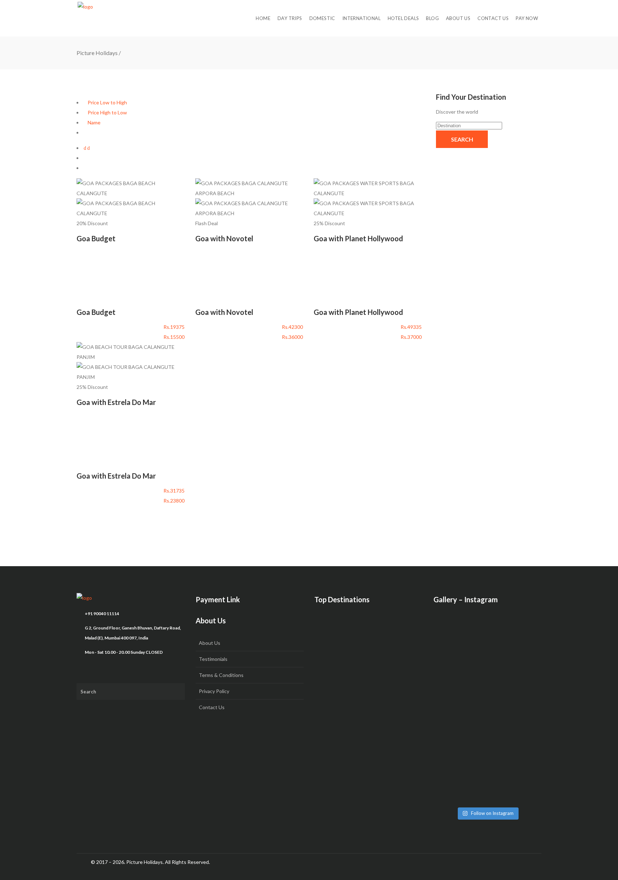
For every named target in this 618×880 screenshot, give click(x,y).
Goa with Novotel (224, 238)
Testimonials (213, 659)
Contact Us (212, 707)
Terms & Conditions (221, 675)
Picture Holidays (97, 52)
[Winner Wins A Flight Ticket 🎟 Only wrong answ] (487, 643)
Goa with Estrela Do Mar (116, 402)
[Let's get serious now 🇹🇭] (450, 633)
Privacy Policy (214, 691)
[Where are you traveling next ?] (524, 633)
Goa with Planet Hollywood (358, 238)
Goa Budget (96, 238)
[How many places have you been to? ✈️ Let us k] (487, 706)
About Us (209, 643)
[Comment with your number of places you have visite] (450, 701)
